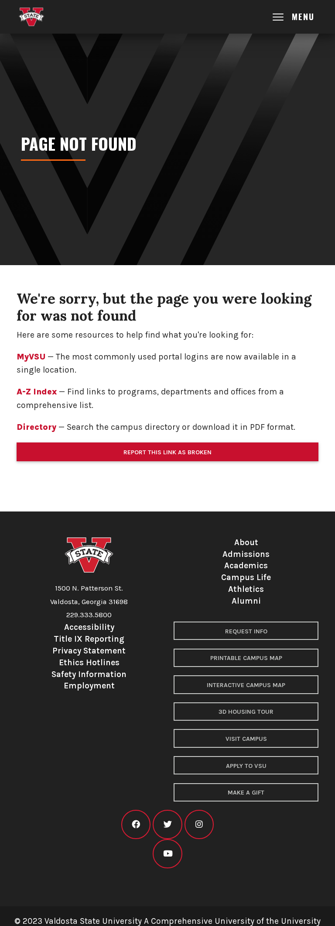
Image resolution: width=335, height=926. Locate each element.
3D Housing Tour (246, 711)
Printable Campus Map (246, 658)
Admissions (246, 554)
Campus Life (246, 577)
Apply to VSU (246, 766)
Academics (246, 565)
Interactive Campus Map (246, 685)
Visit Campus (246, 739)
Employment (89, 685)
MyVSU (31, 357)
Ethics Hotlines (89, 662)
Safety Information (88, 674)
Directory (36, 427)
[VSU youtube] (167, 854)
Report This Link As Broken (167, 452)
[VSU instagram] (199, 824)
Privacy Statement (89, 650)
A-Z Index (37, 392)
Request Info (246, 631)
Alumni (246, 601)
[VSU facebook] (135, 824)
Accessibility (89, 627)
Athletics (246, 589)
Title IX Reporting (89, 639)
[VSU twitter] (167, 824)
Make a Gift (246, 792)
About (246, 542)
